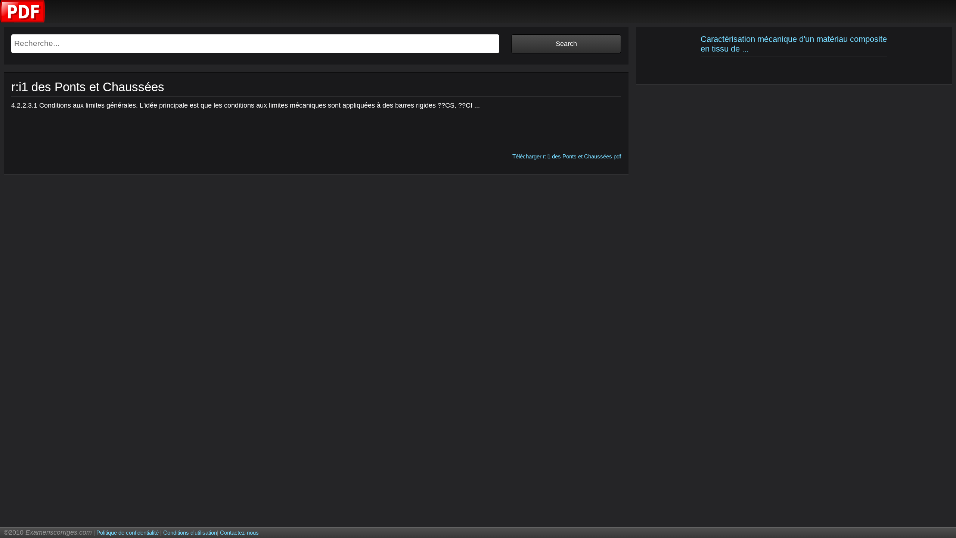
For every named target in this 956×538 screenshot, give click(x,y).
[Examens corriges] (23, 21)
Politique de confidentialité (127, 532)
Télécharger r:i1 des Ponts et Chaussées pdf (566, 156)
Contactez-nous (239, 532)
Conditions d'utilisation (190, 532)
